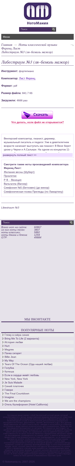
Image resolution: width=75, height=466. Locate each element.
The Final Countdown (17, 393)
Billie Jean (10, 356)
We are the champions (18, 400)
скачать (37, 115)
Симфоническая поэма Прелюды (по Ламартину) (33, 191)
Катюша (9, 371)
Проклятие (10, 175)
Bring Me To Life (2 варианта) (22, 338)
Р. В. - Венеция (12, 179)
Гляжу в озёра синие (17, 334)
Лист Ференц (27, 78)
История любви (14, 342)
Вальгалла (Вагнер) (15, 183)
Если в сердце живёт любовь (22, 375)
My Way (9, 360)
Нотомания (37, 13)
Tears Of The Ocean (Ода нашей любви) (28, 364)
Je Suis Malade (13, 382)
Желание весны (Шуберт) (19, 172)
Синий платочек (14, 386)
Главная (6, 44)
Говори (9, 389)
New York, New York (16, 378)
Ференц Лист (10, 48)
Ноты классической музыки (38, 44)
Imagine (9, 397)
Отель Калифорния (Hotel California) (26, 404)
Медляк (9, 349)
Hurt (7, 345)
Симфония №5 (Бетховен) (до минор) (26, 187)
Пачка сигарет (13, 353)
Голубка (9, 367)
